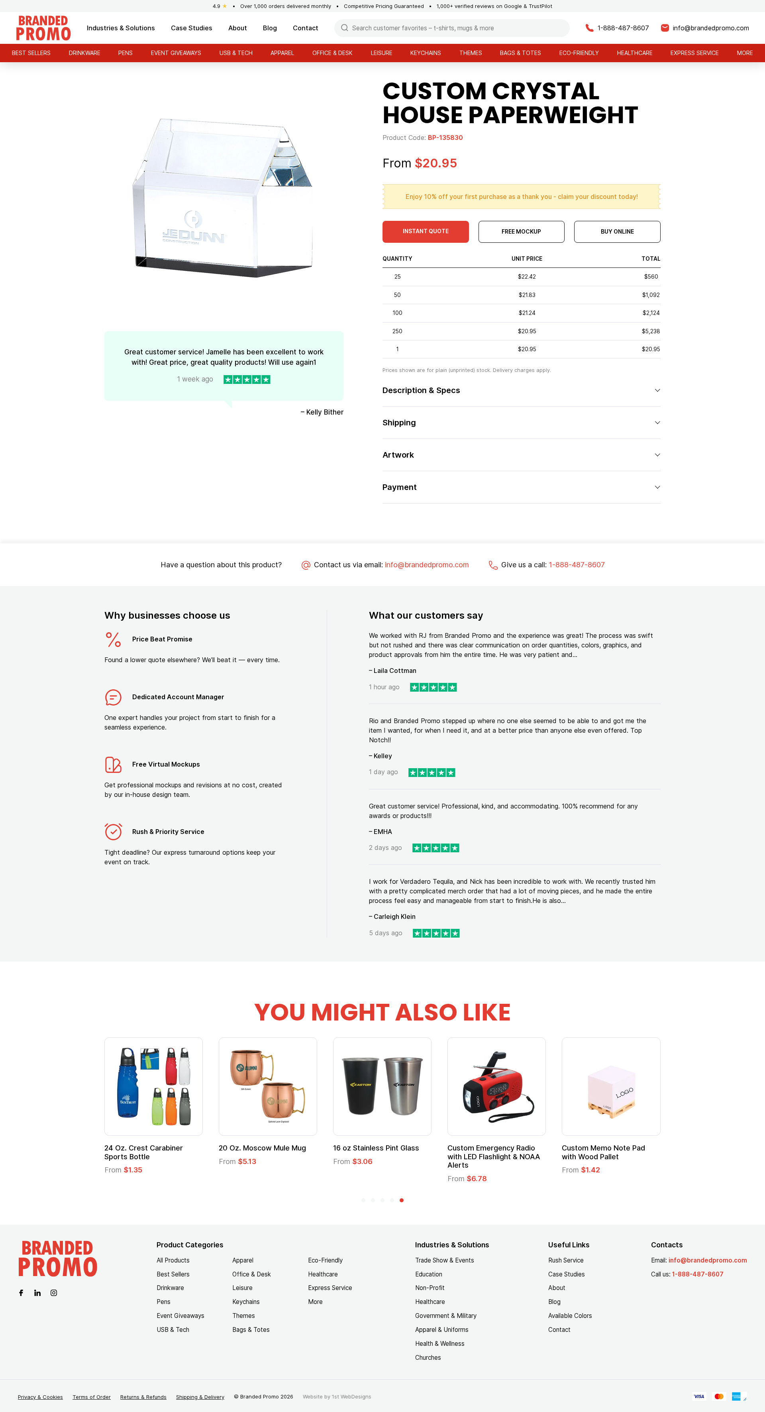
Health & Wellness (440, 1343)
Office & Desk (332, 52)
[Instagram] (54, 1292)
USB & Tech (236, 52)
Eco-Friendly (579, 52)
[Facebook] (21, 1292)
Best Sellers (31, 52)
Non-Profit (430, 1288)
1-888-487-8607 (577, 564)
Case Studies (191, 28)
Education (428, 1274)
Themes (470, 52)
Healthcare (635, 52)
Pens (125, 52)
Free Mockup (521, 231)
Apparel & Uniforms (442, 1329)
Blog (270, 28)
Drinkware (84, 52)
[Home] (43, 27)
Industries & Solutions (121, 28)
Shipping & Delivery (200, 1397)
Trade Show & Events (444, 1260)
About (237, 28)
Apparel (282, 52)
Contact (305, 28)
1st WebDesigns (351, 1396)
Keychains (425, 52)
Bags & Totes (520, 52)
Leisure (381, 52)
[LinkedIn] (37, 1292)
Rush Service (566, 1260)
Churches (428, 1357)
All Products (173, 1260)
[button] (363, 1200)
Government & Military (446, 1316)
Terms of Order (92, 1397)
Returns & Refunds (143, 1397)
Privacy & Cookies (40, 1397)
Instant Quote (426, 231)
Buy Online (617, 231)
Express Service (695, 52)
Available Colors (570, 1316)
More (745, 52)
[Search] (344, 27)
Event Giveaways (176, 52)
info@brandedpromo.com (427, 564)
